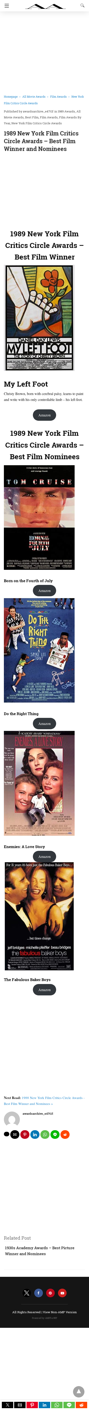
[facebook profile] (38, 1293)
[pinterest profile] (50, 1293)
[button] (7, 1405)
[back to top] (78, 1391)
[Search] (81, 5)
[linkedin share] (34, 1134)
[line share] (55, 1134)
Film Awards (58, 96)
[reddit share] (65, 1134)
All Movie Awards (33, 96)
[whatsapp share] (45, 1134)
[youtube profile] (62, 1293)
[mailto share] (14, 1134)
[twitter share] (6, 1134)
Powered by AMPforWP (44, 1318)
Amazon (44, 415)
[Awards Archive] (45, 4)
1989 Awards (66, 111)
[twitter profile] (26, 1293)
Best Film (32, 117)
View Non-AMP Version (60, 1312)
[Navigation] (5, 5)
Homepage (11, 96)
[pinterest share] (24, 1134)
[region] (44, 190)
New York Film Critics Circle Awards (36, 123)
